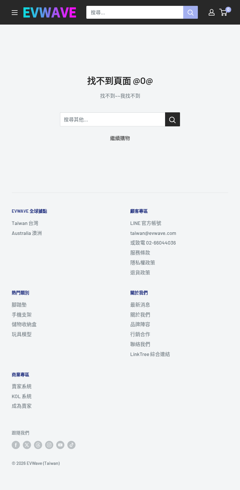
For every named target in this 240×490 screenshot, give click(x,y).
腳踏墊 (19, 304)
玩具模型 (22, 334)
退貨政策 (140, 272)
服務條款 (140, 252)
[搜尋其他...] (172, 119)
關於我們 (140, 314)
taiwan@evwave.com (153, 233)
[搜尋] (190, 12)
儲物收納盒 (24, 324)
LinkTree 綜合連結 (150, 354)
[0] (223, 12)
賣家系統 (22, 386)
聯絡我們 (140, 344)
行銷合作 (140, 334)
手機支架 (22, 314)
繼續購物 (120, 138)
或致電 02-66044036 (153, 242)
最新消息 (140, 304)
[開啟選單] (15, 12)
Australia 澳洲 (27, 233)
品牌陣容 (140, 324)
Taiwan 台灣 (25, 223)
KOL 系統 (22, 396)
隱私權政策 (142, 262)
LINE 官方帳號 (145, 223)
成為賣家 (22, 406)
